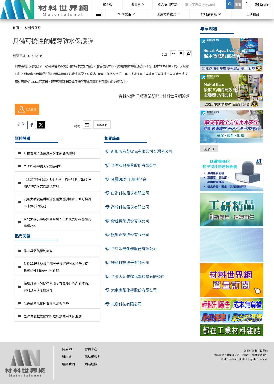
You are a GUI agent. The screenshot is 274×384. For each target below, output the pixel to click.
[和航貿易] (231, 174)
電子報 (107, 4)
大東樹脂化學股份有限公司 (133, 290)
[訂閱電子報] (231, 244)
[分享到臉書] (31, 124)
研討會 (67, 356)
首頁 (16, 27)
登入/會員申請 (168, 4)
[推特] (41, 124)
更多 (207, 148)
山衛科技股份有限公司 (129, 193)
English (265, 4)
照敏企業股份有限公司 (129, 234)
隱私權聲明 (93, 356)
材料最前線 (33, 27)
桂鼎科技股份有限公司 (129, 262)
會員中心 (137, 4)
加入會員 (31, 109)
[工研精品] (231, 209)
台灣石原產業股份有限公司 (133, 165)
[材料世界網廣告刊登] (231, 304)
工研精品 (252, 14)
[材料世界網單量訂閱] (231, 280)
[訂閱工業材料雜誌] (231, 330)
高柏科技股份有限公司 (129, 207)
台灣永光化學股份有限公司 (133, 248)
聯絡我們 (102, 125)
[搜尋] (230, 4)
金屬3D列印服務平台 (128, 179)
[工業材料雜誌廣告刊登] (231, 317)
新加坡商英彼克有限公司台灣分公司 (141, 151)
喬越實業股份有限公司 (129, 220)
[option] (231, 175)
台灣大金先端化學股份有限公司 (137, 276)
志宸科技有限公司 (126, 304)
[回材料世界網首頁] (46, 9)
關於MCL (68, 349)
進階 (238, 4)
